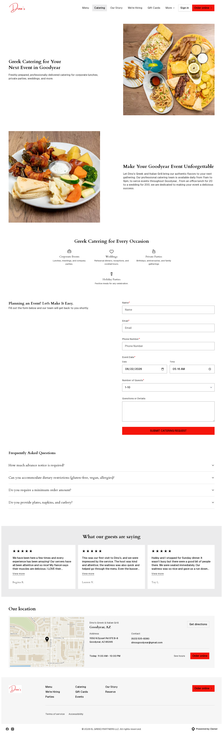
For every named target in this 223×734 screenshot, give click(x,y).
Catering (99, 8)
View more (19, 573)
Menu (85, 8)
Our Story (116, 8)
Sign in (184, 8)
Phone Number (135, 338)
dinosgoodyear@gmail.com (147, 642)
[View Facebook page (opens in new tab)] (7, 729)
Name (130, 302)
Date (124, 361)
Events (79, 696)
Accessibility (76, 714)
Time (172, 361)
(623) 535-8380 (140, 638)
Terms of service (55, 714)
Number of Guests (138, 380)
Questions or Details (133, 398)
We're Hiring (135, 8)
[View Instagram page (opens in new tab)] (13, 729)
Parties (49, 696)
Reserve (110, 692)
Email (130, 320)
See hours (179, 655)
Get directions (198, 624)
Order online (199, 656)
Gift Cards (154, 8)
